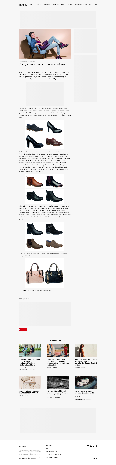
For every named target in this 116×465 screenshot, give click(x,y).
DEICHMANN (27, 298)
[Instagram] (88, 446)
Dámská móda (33, 369)
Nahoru (95, 458)
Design (63, 4)
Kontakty (49, 446)
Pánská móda (25, 369)
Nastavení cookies (52, 457)
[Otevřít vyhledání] (96, 4)
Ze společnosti (79, 4)
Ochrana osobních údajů (54, 454)
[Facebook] (91, 446)
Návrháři (47, 4)
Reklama (48, 449)
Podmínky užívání (51, 451)
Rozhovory (56, 4)
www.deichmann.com (44, 290)
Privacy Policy (21, 458)
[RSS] (96, 446)
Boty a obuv (21, 68)
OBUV (20, 298)
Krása (70, 4)
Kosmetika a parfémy (52, 367)
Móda (31, 4)
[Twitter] (94, 446)
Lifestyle (39, 4)
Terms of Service (29, 458)
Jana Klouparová (31, 61)
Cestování (88, 4)
